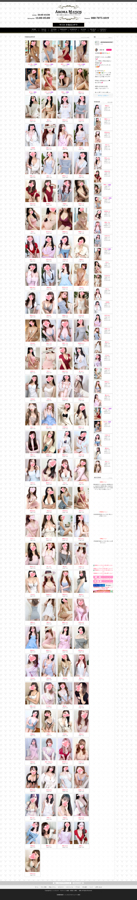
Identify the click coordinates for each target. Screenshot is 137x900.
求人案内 (84, 887)
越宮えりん (81, 92)
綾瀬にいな (81, 790)
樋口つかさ (65, 845)
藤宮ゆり (81, 594)
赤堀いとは (32, 706)
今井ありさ (81, 762)
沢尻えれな (81, 622)
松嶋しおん (49, 148)
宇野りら (49, 817)
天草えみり (65, 120)
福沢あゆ (32, 762)
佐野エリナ (81, 399)
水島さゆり (65, 650)
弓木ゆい (65, 734)
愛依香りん (65, 762)
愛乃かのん (81, 538)
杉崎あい (65, 203)
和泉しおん (32, 176)
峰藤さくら (81, 231)
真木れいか (32, 566)
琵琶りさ (81, 176)
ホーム (36, 887)
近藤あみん (65, 231)
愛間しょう (63, 64)
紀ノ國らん (31, 64)
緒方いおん (32, 259)
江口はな (32, 678)
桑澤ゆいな (49, 483)
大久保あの (49, 706)
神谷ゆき (49, 315)
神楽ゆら (81, 148)
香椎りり (32, 455)
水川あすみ (81, 315)
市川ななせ (65, 399)
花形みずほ (32, 203)
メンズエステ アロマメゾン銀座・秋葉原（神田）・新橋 (66, 890)
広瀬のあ (80, 64)
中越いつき (49, 343)
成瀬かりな (65, 315)
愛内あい (65, 706)
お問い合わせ (98, 887)
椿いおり (81, 371)
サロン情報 (43, 887)
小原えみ (49, 399)
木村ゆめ (32, 399)
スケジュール (69, 887)
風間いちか (65, 622)
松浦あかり (49, 594)
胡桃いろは (65, 343)
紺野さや (32, 622)
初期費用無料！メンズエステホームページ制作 (68, 894)
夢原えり (81, 678)
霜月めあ (49, 678)
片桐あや (81, 259)
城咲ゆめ (49, 287)
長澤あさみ (32, 790)
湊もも (65, 483)
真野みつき (65, 538)
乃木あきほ (49, 790)
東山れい (65, 566)
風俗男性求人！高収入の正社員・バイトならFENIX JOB (103, 588)
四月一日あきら (49, 762)
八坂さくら (81, 566)
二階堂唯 (32, 148)
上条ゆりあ (81, 455)
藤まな (49, 120)
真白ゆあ (32, 343)
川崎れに (49, 734)
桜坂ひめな (32, 287)
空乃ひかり (49, 231)
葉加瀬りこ (49, 203)
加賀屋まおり (81, 343)
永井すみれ (49, 259)
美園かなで (65, 790)
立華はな (81, 287)
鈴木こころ (49, 538)
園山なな (65, 148)
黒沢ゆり (32, 650)
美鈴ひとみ (81, 817)
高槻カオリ (65, 455)
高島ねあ (32, 845)
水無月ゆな (65, 510)
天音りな (32, 483)
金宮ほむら (47, 64)
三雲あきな (65, 427)
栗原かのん (32, 315)
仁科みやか (81, 120)
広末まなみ (32, 873)
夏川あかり (81, 650)
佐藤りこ (81, 845)
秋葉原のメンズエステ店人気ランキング (103, 574)
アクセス (77, 887)
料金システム (52, 887)
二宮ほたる (65, 259)
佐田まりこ (49, 650)
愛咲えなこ (49, 845)
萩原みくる (81, 203)
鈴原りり (32, 538)
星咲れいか (65, 176)
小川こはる (47, 92)
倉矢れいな (32, 120)
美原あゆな (32, 510)
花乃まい (31, 92)
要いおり (32, 817)
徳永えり (49, 622)
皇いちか (49, 566)
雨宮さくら (81, 427)
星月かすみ (65, 287)
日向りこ (49, 371)
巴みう (32, 231)
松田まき (81, 734)
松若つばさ (49, 427)
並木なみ (65, 678)
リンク (91, 887)
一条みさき (49, 510)
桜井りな (81, 706)
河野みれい (65, 594)
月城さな (65, 817)
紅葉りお (32, 371)
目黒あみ (32, 734)
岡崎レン (63, 92)
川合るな (32, 594)
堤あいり (49, 176)
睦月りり (81, 510)
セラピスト (61, 887)
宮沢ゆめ (81, 483)
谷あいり (32, 427)
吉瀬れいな (49, 455)
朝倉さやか (65, 371)
